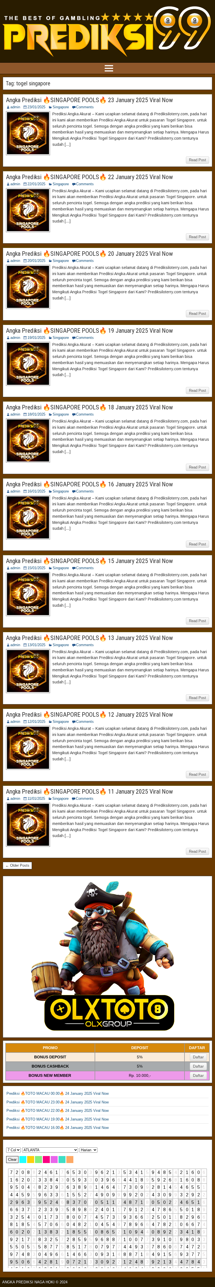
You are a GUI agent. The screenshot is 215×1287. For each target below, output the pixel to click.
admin (15, 107)
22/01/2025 (36, 184)
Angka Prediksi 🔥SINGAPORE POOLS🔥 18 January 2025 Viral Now (89, 407)
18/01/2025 (36, 414)
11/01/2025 (36, 798)
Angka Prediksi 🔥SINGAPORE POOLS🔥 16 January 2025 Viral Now (89, 484)
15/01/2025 (36, 568)
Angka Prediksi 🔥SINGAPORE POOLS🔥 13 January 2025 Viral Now (89, 637)
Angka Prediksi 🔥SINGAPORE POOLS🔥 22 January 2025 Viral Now (89, 177)
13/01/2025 (36, 645)
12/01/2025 (36, 721)
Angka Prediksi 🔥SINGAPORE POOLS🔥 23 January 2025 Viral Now (89, 100)
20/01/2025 (36, 261)
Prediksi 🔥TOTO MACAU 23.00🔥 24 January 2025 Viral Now (57, 1102)
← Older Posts (17, 865)
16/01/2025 (36, 491)
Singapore (61, 107)
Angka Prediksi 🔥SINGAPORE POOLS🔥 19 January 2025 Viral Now (89, 330)
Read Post (197, 160)
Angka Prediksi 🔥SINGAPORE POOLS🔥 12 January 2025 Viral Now (89, 714)
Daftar (198, 1057)
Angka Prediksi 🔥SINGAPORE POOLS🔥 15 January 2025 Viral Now (89, 560)
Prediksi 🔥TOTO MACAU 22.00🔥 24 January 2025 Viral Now (57, 1110)
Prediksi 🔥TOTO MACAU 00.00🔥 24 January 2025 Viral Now (57, 1093)
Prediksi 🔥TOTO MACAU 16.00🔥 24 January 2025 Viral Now (57, 1128)
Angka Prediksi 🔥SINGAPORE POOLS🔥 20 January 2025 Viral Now (89, 253)
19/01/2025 (36, 338)
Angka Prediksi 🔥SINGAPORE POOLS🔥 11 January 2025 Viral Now (89, 791)
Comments (85, 107)
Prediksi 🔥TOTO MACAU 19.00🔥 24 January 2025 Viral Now (57, 1119)
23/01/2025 (36, 107)
